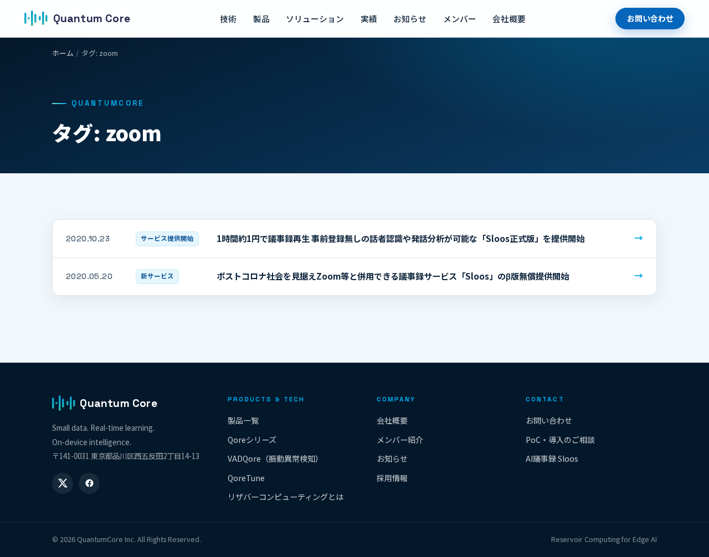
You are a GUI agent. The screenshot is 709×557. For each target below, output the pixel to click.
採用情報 (392, 477)
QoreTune (246, 477)
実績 (369, 18)
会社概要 (509, 18)
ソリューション (315, 18)
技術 (228, 18)
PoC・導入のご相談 (560, 439)
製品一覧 (243, 420)
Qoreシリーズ (252, 439)
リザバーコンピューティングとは (285, 496)
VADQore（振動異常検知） (275, 458)
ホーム (63, 53)
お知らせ (410, 18)
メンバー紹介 (400, 439)
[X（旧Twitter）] (62, 483)
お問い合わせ (650, 18)
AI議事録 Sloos (552, 458)
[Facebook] (89, 483)
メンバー (459, 18)
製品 (261, 18)
